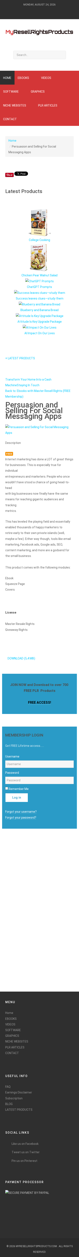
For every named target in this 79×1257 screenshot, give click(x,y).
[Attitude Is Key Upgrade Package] (39, 315)
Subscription (14, 1098)
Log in (16, 797)
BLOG (9, 1104)
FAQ (8, 1086)
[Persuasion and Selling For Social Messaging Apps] (39, 429)
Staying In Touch (28, 385)
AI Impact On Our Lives (39, 333)
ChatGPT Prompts (39, 287)
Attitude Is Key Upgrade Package (39, 321)
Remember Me (19, 789)
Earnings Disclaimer (18, 1092)
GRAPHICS (12, 1035)
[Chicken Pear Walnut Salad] (39, 257)
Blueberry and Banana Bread (39, 310)
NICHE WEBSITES (16, 1041)
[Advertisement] (17, 921)
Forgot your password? (20, 817)
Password (12, 772)
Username (12, 756)
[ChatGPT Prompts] (39, 281)
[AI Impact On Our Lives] (39, 327)
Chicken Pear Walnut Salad (39, 275)
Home (12, 140)
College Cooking (39, 240)
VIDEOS (10, 1024)
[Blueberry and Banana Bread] (39, 304)
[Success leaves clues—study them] (39, 292)
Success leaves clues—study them (39, 298)
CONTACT (12, 1053)
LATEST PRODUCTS (18, 1109)
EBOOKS (11, 1018)
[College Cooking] (39, 222)
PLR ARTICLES (14, 1047)
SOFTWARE (13, 1030)
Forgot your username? (21, 811)
